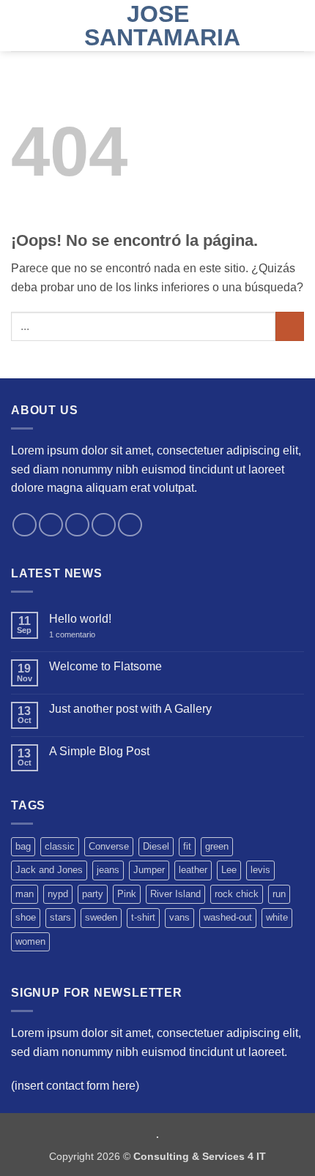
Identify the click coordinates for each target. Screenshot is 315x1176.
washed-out (228, 917)
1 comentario (82, 635)
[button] (20, 25)
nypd (58, 893)
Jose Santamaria (157, 25)
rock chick (237, 893)
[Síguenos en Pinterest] (130, 525)
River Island (175, 893)
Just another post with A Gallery (130, 709)
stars (60, 917)
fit (187, 846)
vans (179, 917)
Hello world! (80, 619)
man (24, 893)
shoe (25, 917)
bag (23, 846)
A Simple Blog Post (99, 751)
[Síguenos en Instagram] (51, 525)
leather (193, 869)
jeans (108, 869)
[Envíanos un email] (104, 525)
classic (60, 846)
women (30, 941)
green (217, 846)
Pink (126, 893)
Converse (109, 846)
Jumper (149, 869)
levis (260, 869)
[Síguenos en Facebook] (24, 525)
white (277, 917)
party (92, 893)
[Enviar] (289, 326)
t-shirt (143, 917)
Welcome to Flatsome (105, 666)
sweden (101, 917)
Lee (229, 869)
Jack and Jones (49, 869)
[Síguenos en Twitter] (77, 525)
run (279, 893)
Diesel (156, 846)
